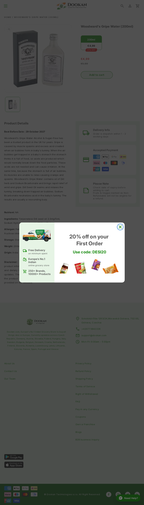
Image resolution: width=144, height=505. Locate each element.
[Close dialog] (120, 227)
